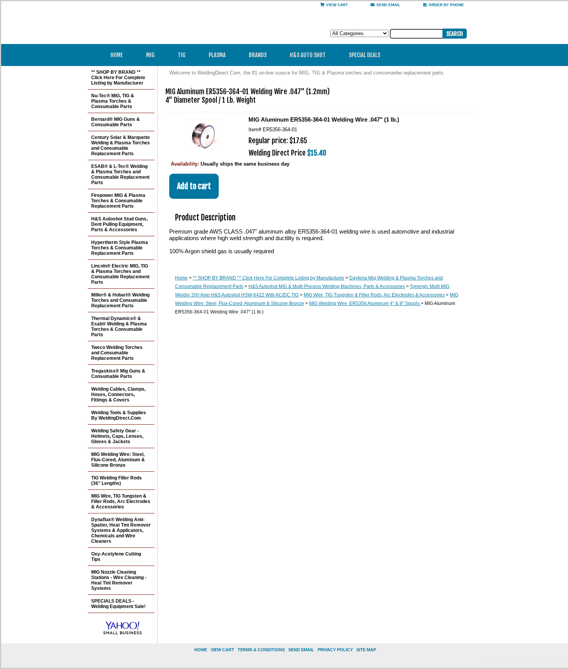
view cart (222, 649)
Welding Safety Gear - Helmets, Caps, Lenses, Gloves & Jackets (117, 436)
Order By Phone (446, 5)
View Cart (337, 5)
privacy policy (335, 649)
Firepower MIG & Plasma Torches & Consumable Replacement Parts (118, 201)
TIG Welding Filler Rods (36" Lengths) (116, 480)
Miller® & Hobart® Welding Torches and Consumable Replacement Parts (120, 300)
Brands (258, 55)
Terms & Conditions (261, 649)
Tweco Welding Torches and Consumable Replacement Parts (117, 353)
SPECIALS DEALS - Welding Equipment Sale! (118, 603)
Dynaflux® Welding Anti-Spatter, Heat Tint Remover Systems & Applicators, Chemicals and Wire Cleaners (121, 530)
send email (388, 5)
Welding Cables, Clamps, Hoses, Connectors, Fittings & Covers (118, 394)
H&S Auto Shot (308, 55)
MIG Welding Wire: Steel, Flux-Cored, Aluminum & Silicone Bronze (118, 460)
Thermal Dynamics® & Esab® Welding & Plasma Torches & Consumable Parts (119, 326)
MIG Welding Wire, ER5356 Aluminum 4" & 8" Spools (365, 303)
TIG (181, 55)
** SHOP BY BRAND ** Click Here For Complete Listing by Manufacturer (268, 278)
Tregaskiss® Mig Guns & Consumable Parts (118, 373)
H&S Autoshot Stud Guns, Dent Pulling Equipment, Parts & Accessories (119, 224)
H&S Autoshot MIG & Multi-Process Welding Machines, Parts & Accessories (326, 286)
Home (117, 55)
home (200, 649)
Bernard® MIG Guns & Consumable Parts (115, 122)
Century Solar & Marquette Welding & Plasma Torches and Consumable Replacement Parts (120, 145)
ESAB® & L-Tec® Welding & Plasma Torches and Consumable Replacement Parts (120, 174)
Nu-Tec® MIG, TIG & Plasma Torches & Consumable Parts (112, 101)
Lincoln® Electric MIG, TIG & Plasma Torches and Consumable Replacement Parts (120, 274)
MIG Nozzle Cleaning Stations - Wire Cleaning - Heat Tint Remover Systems (118, 580)
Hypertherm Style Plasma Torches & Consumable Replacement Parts (119, 248)
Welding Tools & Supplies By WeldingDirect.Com (118, 415)
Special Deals (364, 55)
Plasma (217, 55)
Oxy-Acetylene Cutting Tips (116, 556)
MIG (150, 55)
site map (366, 649)
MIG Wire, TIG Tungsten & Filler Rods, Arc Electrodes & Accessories (374, 295)
